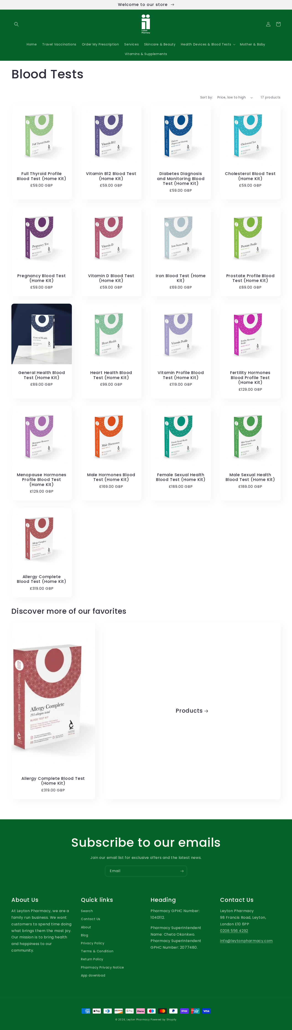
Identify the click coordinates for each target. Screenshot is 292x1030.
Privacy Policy (92, 943)
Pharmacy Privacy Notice (102, 967)
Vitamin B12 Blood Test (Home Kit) (111, 176)
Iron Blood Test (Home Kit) (181, 278)
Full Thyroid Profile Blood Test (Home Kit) (41, 176)
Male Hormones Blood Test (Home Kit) (111, 477)
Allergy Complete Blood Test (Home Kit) (41, 579)
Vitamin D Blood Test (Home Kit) (111, 278)
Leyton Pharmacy (138, 1019)
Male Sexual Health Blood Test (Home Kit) (250, 477)
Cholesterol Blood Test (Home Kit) (250, 176)
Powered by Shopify (164, 1019)
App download (93, 975)
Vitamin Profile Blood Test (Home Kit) (181, 375)
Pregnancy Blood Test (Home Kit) (41, 278)
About (86, 927)
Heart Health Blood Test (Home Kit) (111, 375)
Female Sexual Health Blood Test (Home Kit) (181, 477)
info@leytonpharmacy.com (246, 940)
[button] (16, 24)
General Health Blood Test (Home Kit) (41, 375)
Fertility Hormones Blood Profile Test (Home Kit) (250, 377)
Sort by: (206, 97)
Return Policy (92, 959)
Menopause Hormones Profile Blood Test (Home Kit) (42, 480)
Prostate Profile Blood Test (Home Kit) (250, 278)
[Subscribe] (182, 871)
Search (87, 911)
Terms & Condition (97, 951)
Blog (84, 935)
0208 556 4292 (234, 930)
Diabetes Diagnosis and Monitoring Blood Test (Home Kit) (180, 178)
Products (189, 710)
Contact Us (90, 919)
